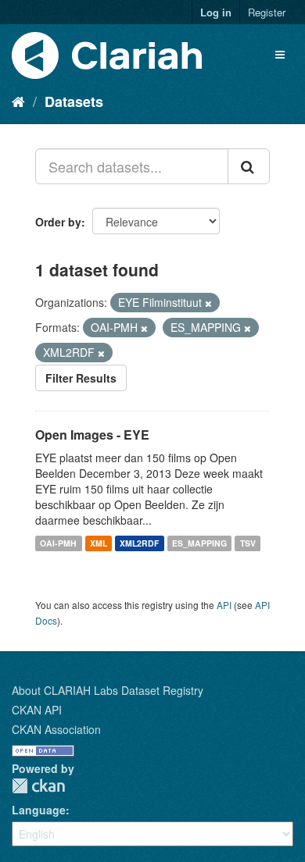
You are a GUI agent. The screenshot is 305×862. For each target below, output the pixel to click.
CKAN (38, 786)
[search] (249, 166)
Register (266, 12)
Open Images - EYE (92, 434)
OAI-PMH (58, 543)
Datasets (74, 101)
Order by (58, 222)
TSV (248, 543)
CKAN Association (56, 729)
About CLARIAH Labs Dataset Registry (107, 690)
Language (39, 809)
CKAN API (37, 710)
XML (98, 543)
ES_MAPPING (199, 543)
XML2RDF (139, 543)
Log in (215, 12)
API (224, 604)
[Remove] (208, 303)
